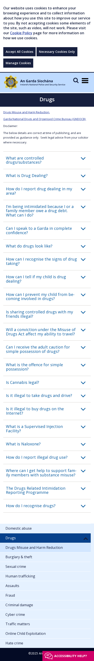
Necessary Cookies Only (57, 52)
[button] (48, 160)
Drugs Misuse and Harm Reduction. (26, 112)
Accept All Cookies (19, 52)
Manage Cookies (18, 63)
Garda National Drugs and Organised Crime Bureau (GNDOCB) (44, 119)
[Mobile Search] (76, 80)
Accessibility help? (70, 656)
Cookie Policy (21, 33)
